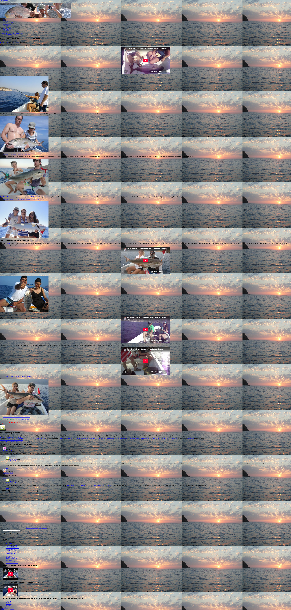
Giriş (4, 20)
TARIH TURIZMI (10, 560)
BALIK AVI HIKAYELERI (13, 546)
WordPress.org (9, 605)
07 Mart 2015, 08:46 (11, 482)
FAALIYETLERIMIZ (8, 22)
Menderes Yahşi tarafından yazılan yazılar (10, 437)
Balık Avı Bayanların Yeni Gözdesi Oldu (85, 438)
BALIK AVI (7, 438)
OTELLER (6, 26)
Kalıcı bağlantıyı (190, 438)
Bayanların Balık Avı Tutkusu (149, 438)
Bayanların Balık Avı (114, 438)
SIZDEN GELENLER (11, 559)
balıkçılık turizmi (34, 197)
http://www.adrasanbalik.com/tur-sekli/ (76, 485)
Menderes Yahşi (4, 42)
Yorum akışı (9, 604)
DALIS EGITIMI (10, 549)
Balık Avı (73, 438)
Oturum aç (8, 601)
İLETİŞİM (5, 25)
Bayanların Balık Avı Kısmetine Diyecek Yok (131, 438)
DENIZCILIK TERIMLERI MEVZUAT (16, 552)
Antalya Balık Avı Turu (64, 438)
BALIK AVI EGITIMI (16, 438)
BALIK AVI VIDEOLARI (28, 438)
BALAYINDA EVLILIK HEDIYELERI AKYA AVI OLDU (18, 376)
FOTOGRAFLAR (40, 438)
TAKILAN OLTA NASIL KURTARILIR (11, 34)
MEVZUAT (9, 554)
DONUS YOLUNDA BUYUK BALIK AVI (11, 33)
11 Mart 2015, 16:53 (11, 460)
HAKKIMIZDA (7, 24)
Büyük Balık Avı (161, 438)
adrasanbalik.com (4, 0)
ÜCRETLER (6, 30)
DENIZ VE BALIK (11, 550)
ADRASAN (6, 21)
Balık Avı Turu (99, 438)
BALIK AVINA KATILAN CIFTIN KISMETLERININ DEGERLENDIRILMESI (23, 199)
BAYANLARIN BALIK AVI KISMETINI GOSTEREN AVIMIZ (19, 154)
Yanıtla (4, 455)
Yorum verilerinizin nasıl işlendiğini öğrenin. (36, 528)
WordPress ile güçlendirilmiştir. (7, 609)
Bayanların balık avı (5, 197)
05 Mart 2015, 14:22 (8, 473)
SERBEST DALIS (10, 557)
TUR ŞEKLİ (6, 29)
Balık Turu (106, 438)
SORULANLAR (7, 28)
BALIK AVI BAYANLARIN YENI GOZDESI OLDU (16, 417)
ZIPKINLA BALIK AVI (12, 563)
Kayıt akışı (8, 602)
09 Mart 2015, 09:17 (8, 450)
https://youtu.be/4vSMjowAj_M (25, 419)
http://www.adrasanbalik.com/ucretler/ (103, 485)
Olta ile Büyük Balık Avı (172, 438)
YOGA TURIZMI (10, 561)
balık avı (8, 243)
